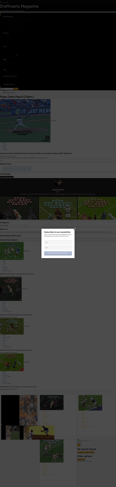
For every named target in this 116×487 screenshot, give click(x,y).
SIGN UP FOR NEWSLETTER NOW (58, 253)
